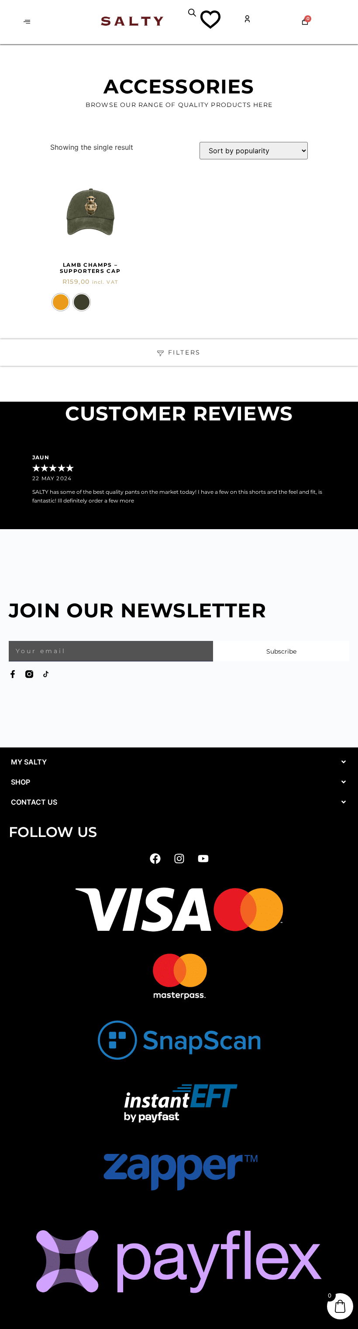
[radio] (60, 302)
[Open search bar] (192, 12)
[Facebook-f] (13, 674)
